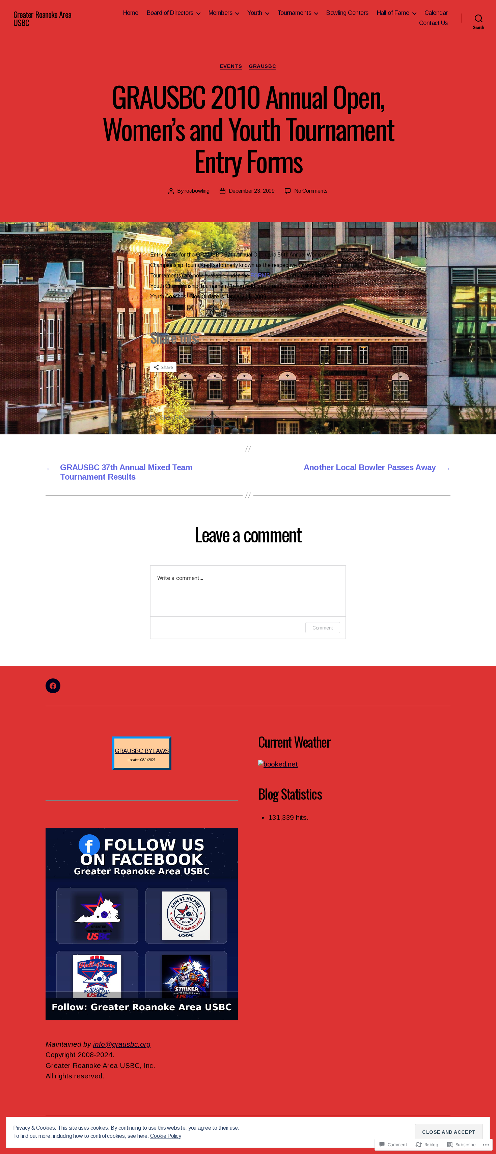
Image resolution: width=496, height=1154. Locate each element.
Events (231, 66)
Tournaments (294, 12)
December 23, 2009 (252, 191)
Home (130, 12)
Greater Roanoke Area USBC (42, 18)
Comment (322, 627)
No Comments (311, 191)
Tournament (202, 418)
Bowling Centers (347, 12)
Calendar (436, 12)
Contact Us (433, 23)
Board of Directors (170, 12)
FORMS (260, 275)
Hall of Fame (393, 12)
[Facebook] (53, 685)
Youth (254, 12)
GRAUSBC (262, 66)
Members (220, 12)
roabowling (197, 191)
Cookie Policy (165, 1136)
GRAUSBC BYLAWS (142, 751)
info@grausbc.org (121, 1044)
